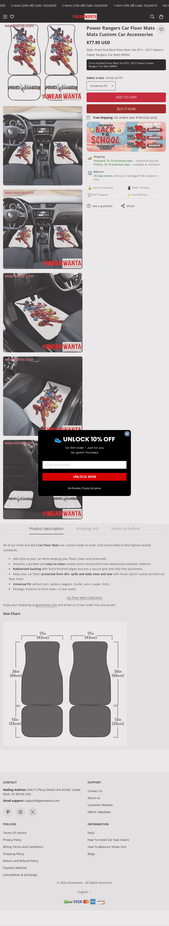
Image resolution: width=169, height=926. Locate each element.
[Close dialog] (127, 434)
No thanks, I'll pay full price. (84, 488)
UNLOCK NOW (84, 476)
